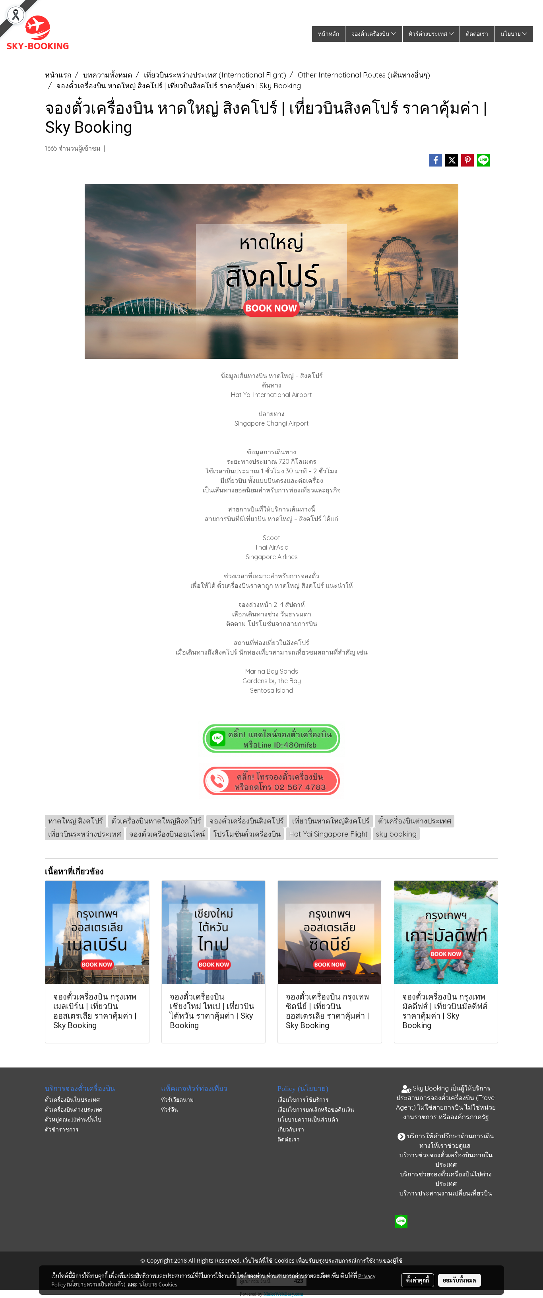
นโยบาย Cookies (158, 1284)
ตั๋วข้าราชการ (62, 1130)
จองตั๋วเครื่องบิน (371, 34)
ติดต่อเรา (477, 34)
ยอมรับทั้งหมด (459, 1280)
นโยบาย (511, 34)
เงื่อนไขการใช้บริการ (303, 1100)
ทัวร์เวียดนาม (177, 1100)
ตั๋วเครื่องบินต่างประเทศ (74, 1110)
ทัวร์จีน (169, 1110)
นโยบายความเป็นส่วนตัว (307, 1120)
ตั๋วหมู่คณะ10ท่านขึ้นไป (73, 1120)
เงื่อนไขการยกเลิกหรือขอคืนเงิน (315, 1110)
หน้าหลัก (328, 34)
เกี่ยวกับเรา (290, 1130)
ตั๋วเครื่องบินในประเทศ (72, 1100)
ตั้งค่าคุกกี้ (417, 1280)
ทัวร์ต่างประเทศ (429, 34)
